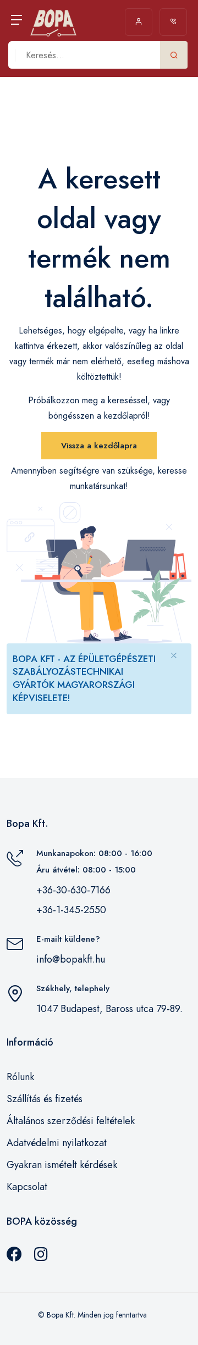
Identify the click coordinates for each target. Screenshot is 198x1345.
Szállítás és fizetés (44, 1099)
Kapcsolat (27, 1187)
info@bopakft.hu (70, 959)
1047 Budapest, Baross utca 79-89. (109, 1009)
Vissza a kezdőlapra (99, 446)
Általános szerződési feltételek (71, 1121)
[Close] (173, 655)
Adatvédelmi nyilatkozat (57, 1143)
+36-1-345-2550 (71, 910)
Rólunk (20, 1077)
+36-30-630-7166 (73, 890)
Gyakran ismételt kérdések (62, 1165)
